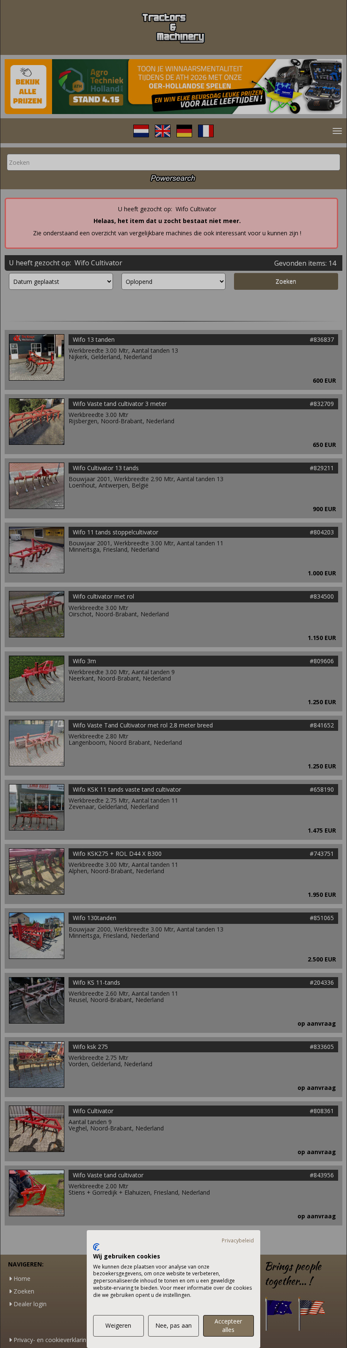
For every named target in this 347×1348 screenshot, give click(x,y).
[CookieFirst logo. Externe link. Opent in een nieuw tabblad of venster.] (96, 1247)
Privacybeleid (238, 1240)
